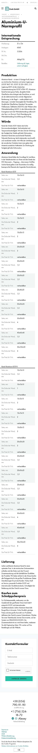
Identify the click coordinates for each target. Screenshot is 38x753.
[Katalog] (2, 8)
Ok (19, 749)
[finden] (35, 8)
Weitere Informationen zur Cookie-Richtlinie (14, 746)
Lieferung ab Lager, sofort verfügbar (23, 64)
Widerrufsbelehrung (7, 736)
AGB (3, 734)
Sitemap (4, 732)
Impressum (4, 730)
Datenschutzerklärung (8, 738)
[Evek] (12, 8)
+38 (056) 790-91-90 (17, 2)
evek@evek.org (19, 708)
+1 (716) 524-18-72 (19, 713)
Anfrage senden (19, 679)
